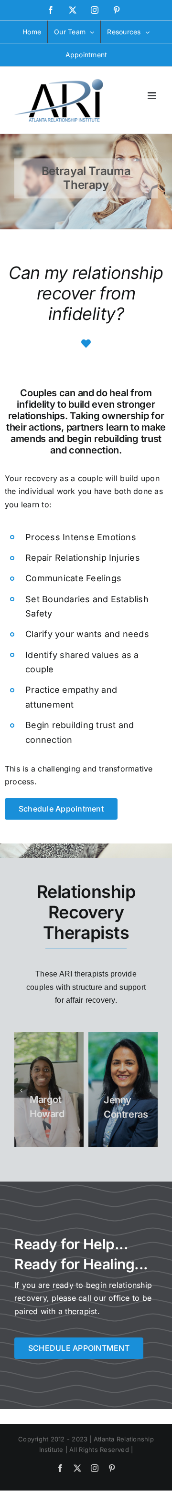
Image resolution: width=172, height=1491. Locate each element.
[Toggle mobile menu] (153, 96)
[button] (21, 1090)
